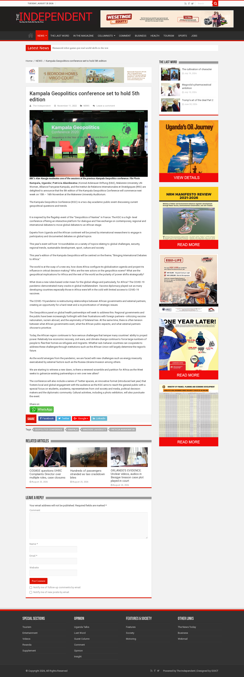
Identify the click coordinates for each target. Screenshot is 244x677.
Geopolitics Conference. (49, 429)
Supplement (29, 650)
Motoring (131, 638)
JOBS (194, 35)
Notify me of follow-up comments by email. (57, 587)
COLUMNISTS (105, 35)
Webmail (183, 638)
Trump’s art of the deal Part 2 (197, 100)
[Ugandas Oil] (188, 151)
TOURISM (169, 35)
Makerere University (94, 429)
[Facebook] (189, 3)
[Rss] (185, 3)
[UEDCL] (188, 348)
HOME (31, 35)
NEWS (41, 35)
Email (33, 555)
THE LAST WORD (60, 35)
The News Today (187, 627)
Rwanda (26, 644)
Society (130, 632)
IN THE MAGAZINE (83, 35)
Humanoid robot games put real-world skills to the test (80, 47)
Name (34, 544)
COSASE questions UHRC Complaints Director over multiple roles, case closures (47, 474)
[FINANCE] (188, 415)
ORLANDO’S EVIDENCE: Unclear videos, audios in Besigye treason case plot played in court (127, 476)
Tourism (26, 627)
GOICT (214, 670)
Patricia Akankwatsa (123, 429)
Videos (26, 638)
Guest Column (82, 638)
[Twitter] (192, 3)
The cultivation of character (197, 69)
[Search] (215, 3)
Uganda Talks (81, 627)
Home (29, 60)
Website (34, 567)
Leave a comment (105, 106)
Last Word (80, 632)
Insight (78, 656)
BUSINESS (140, 35)
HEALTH (155, 35)
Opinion (78, 650)
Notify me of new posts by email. (51, 592)
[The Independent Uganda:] (53, 16)
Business (183, 632)
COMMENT (125, 35)
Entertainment (30, 632)
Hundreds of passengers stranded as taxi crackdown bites (87, 474)
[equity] (188, 283)
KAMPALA (73, 429)
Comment (35, 510)
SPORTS (182, 35)
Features (131, 627)
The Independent (42, 106)
